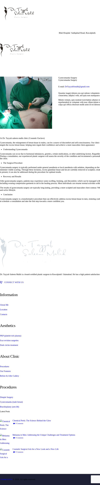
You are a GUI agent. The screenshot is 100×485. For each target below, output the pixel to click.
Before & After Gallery (9, 376)
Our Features (5, 371)
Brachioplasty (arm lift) (9, 407)
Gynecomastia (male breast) (11, 402)
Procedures (4, 366)
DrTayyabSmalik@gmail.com (77, 86)
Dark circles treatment (9, 345)
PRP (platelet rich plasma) (10, 336)
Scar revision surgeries (9, 340)
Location (3, 309)
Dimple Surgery (6, 397)
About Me (4, 305)
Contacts (3, 314)
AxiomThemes (6, 479)
